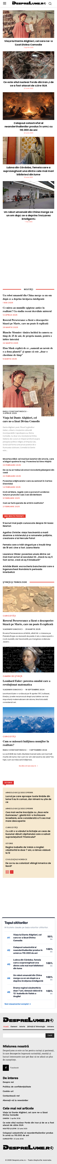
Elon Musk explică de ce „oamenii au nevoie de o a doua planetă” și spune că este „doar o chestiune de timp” (28, 351)
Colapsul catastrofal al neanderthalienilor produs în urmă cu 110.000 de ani (29, 126)
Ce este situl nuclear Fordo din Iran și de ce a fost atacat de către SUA (28, 83)
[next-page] (11, 872)
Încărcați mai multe (27, 766)
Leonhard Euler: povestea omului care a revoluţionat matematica (26, 682)
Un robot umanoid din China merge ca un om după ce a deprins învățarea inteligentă (28, 215)
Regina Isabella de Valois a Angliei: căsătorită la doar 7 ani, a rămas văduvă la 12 (28, 850)
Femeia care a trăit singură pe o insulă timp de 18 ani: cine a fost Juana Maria (27, 546)
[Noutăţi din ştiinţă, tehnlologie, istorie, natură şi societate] (29, 3)
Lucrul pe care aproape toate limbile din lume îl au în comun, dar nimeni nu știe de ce (28, 799)
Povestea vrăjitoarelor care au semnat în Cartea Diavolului (27, 482)
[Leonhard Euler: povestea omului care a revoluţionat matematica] (28, 659)
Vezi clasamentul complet (17, 1004)
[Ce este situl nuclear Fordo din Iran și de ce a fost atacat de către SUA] (28, 65)
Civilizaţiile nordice (16, 859)
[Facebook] (6, 1068)
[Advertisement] (28, 257)
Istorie (9, 843)
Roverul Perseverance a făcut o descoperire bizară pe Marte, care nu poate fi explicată (25, 321)
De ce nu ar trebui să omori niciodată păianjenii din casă (28, 471)
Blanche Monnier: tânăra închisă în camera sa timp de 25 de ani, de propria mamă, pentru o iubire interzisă (27, 336)
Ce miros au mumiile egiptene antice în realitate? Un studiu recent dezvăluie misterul (27, 309)
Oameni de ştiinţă (12, 676)
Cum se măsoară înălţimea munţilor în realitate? (26, 743)
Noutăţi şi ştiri (9, 1128)
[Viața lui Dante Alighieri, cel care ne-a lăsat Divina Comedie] (28, 24)
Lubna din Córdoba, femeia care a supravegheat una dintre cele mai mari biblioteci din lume (28, 171)
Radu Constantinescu (15, 411)
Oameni (6, 1118)
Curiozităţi (9, 616)
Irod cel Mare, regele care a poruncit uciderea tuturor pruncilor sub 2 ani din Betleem (26, 493)
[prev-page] (7, 872)
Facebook (14, 1067)
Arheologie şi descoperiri (19, 792)
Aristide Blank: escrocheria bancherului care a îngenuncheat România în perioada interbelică (28, 569)
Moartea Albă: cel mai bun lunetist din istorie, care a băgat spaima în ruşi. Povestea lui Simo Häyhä (28, 460)
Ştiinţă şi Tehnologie (15, 582)
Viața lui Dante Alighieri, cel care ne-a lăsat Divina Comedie (28, 42)
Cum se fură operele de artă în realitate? (23, 503)
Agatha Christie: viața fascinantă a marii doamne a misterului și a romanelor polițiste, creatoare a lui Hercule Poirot (27, 535)
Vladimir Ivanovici (13, 629)
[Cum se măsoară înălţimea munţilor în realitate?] (28, 720)
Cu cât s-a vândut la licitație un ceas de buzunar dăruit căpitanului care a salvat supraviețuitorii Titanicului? (28, 834)
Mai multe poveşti (14, 516)
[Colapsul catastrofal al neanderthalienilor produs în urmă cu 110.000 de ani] (28, 106)
